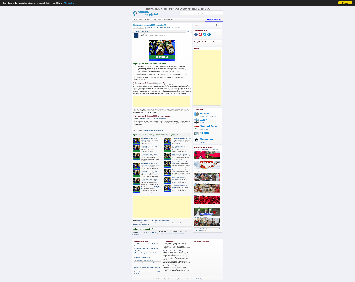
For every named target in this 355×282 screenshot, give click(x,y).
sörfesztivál (202, 116)
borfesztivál (207, 116)
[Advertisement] (161, 101)
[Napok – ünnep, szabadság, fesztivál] (146, 15)
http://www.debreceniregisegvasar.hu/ (154, 130)
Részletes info (69, 3)
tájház (201, 142)
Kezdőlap (137, 20)
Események (168, 20)
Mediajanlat (201, 279)
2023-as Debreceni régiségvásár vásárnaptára (153, 118)
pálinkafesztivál (212, 116)
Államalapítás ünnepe (204, 129)
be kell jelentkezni (151, 232)
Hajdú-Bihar (156, 27)
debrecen (140, 220)
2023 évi (147, 20)
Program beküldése (214, 20)
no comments (176, 27)
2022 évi (157, 20)
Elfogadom (345, 3)
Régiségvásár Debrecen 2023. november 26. (178, 223)
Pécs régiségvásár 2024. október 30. (143, 260)
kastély (204, 142)
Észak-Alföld (150, 27)
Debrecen (143, 27)
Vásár (168, 27)
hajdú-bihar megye (148, 220)
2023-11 (188, 31)
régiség (156, 220)
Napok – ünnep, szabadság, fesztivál (173, 279)
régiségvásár (163, 27)
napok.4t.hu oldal (193, 279)
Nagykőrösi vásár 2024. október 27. (143, 257)
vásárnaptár (202, 123)
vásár (167, 220)
